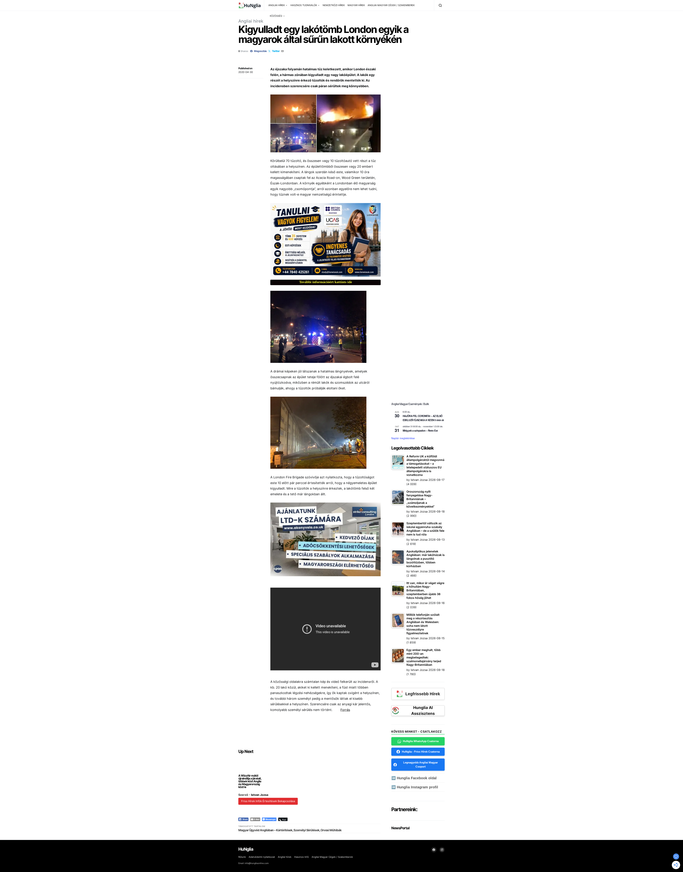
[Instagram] (442, 849)
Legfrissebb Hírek (422, 694)
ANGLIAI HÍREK (276, 5)
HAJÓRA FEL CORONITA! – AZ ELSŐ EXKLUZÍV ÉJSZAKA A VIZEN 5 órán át (423, 418)
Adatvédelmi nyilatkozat (262, 856)
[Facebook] (433, 849)
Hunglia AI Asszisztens (423, 710)
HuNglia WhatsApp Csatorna (421, 741)
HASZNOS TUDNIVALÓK (303, 5)
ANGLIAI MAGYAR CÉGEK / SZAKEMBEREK (391, 5)
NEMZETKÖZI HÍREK (334, 5)
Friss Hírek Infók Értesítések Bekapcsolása (268, 801)
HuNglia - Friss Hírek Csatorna (421, 751)
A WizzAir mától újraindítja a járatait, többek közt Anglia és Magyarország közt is (249, 781)
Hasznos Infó (301, 856)
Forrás (345, 710)
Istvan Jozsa (259, 795)
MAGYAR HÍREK (356, 5)
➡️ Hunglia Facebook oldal (414, 778)
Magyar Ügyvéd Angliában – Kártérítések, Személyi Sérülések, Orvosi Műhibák (290, 830)
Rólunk (242, 856)
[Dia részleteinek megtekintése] (325, 240)
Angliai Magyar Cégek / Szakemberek (332, 856)
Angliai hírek (250, 21)
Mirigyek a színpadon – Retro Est (420, 430)
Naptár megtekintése (403, 438)
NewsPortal (400, 828)
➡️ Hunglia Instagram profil (414, 787)
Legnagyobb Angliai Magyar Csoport (420, 764)
